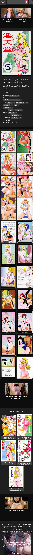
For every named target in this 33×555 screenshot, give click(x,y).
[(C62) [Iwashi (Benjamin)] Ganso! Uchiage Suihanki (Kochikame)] (24, 425)
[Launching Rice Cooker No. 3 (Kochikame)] (8, 451)
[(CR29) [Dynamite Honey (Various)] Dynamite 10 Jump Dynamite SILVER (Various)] (8, 425)
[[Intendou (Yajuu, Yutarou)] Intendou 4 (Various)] (16, 477)
